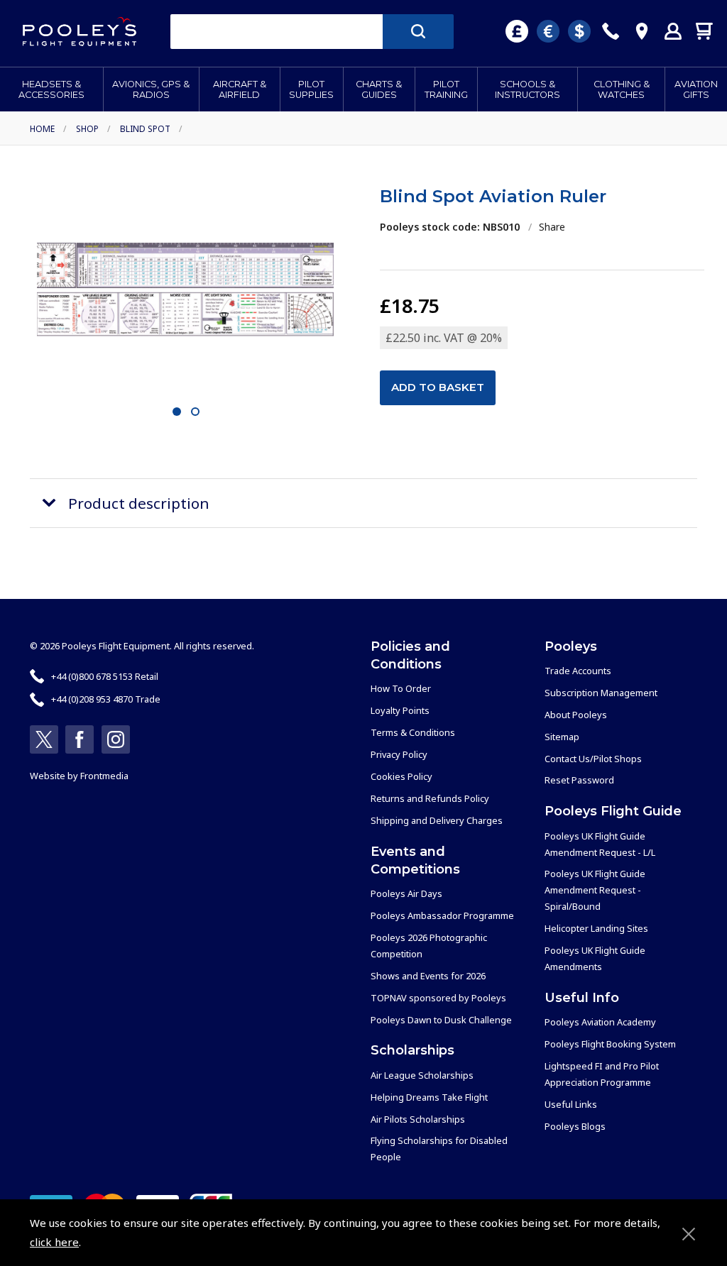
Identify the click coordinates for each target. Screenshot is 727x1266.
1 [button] (176, 412)
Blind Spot (145, 129)
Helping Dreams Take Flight (429, 1097)
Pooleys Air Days (406, 893)
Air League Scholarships (422, 1075)
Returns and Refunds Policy (430, 798)
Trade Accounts (578, 670)
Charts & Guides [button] (379, 89)
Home (42, 129)
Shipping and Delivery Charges (437, 820)
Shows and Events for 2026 (428, 975)
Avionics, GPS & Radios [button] (151, 89)
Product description (138, 503)
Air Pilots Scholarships (418, 1119)
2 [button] (194, 412)
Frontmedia (104, 775)
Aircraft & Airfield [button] (239, 89)
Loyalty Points (400, 710)
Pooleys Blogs (575, 1126)
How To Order (401, 688)
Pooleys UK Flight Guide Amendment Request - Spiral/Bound (595, 890)
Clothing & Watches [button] (622, 89)
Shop (87, 129)
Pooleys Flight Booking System (610, 1043)
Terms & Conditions (413, 732)
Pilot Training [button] (446, 89)
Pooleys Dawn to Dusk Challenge (441, 1019)
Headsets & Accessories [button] (51, 89)
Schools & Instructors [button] (527, 89)
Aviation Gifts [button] (696, 89)
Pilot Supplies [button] (311, 89)
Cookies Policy (401, 776)
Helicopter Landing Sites (596, 928)
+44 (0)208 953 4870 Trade (105, 699)
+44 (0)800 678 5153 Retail (104, 676)
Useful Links (571, 1104)
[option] (185, 290)
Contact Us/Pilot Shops (593, 758)
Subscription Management (601, 692)
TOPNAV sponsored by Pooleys (438, 997)
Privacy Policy (399, 754)
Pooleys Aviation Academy (600, 1021)
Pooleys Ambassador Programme (442, 915)
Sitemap (562, 736)
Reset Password (579, 780)
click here (54, 1242)
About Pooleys (576, 714)
